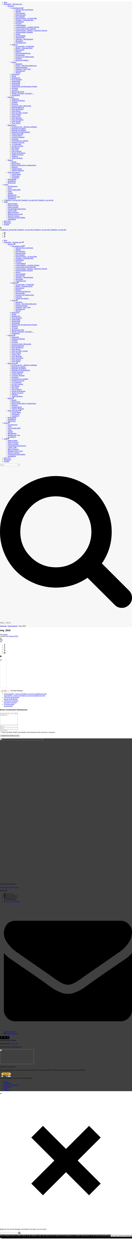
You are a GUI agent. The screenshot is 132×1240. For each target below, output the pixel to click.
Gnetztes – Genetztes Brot (24, 20)
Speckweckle (20, 37)
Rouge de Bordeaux (18, 153)
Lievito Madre (16, 174)
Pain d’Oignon (16, 151)
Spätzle (10, 193)
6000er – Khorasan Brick (23, 48)
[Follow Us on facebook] (1, 1038)
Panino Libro (16, 116)
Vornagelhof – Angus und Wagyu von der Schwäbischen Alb (24, 695)
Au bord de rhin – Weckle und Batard (24, 127)
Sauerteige (15, 177)
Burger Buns (16, 163)
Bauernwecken (20, 15)
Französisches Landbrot (20, 141)
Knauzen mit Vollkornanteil (24, 57)
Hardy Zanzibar (13, 207)
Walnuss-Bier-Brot (18, 92)
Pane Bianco (16, 111)
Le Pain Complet (17, 146)
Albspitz (18, 11)
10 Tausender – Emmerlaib (24, 46)
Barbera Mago (12, 204)
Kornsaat (18, 58)
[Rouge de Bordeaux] (11, 697)
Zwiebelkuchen (20, 43)
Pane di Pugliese (17, 120)
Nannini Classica (14, 216)
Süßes (14, 62)
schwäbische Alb (17, 8)
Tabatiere (15, 156)
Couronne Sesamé (18, 137)
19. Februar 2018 (12, 636)
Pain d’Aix (15, 149)
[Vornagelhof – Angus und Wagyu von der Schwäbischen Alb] (25, 694)
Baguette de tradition (19, 128)
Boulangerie (12, 125)
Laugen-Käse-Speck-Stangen (25, 29)
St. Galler (15, 90)
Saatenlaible (16, 81)
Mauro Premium (13, 212)
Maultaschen (12, 195)
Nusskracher (16, 78)
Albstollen (18, 64)
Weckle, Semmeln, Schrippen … (23, 93)
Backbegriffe (12, 179)
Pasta (10, 191)
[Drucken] (1, 656)
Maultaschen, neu (14, 197)
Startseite (3, 626)
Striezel (18, 72)
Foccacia (15, 104)
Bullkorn (18, 51)
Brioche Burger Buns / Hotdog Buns (24, 165)
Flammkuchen (12, 186)
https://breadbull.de (11, 1033)
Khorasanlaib (20, 55)
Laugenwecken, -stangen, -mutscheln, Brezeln (31, 30)
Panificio (11, 97)
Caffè (6, 202)
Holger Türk (14, 1043)
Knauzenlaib (8, 706)
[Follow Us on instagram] (4, 1038)
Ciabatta (14, 102)
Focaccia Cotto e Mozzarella (21, 106)
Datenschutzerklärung (11, 1085)
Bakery (10, 160)
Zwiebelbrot (16, 95)
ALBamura (15, 99)
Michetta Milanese (18, 107)
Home (6, 1081)
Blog (5, 2)
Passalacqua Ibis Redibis (16, 217)
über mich (7, 221)
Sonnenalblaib (20, 36)
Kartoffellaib (19, 22)
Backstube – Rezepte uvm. (13, 4)
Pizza (10, 188)
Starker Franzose (17, 154)
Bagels (14, 162)
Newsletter (7, 1083)
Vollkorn (14, 44)
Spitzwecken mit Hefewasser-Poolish (24, 86)
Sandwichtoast (17, 169)
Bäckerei (11, 6)
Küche (6, 184)
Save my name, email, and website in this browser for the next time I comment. (28, 732)
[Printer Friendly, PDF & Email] (5, 691)
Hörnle (14, 76)
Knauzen (18, 23)
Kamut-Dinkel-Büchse (23, 53)
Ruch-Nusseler (17, 79)
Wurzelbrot (19, 41)
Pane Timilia (16, 123)
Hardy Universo (13, 205)
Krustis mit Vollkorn (22, 60)
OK (112, 1235)
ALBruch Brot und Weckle (24, 10)
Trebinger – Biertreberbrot (24, 39)
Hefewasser (16, 176)
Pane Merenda (17, 118)
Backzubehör (12, 626)
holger (5, 634)
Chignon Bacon (17, 135)
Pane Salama (16, 121)
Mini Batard (15, 148)
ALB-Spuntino (20, 13)
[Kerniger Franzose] (11, 701)
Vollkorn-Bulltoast (18, 170)
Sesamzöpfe (16, 83)
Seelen (17, 34)
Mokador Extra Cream (15, 214)
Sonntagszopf (20, 71)
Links (6, 1088)
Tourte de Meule (17, 158)
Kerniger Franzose (18, 142)
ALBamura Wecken (18, 100)
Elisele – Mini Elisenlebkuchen (26, 66)
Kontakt (6, 224)
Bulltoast (15, 167)
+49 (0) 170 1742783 (12, 901)
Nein (116, 1235)
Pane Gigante (16, 114)
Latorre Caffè (12, 210)
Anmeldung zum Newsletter (9, 887)
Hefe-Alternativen (14, 172)
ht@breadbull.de (9, 1031)
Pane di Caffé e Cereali (20, 113)
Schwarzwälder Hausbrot (24, 32)
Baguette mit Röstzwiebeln (21, 132)
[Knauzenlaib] (9, 704)
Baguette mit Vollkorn (19, 130)
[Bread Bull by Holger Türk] (28, 200)
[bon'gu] (17, 1063)
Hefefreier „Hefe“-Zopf (22, 69)
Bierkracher (16, 74)
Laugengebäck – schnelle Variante (27, 27)
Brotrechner (12, 183)
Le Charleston (16, 144)
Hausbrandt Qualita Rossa (17, 209)
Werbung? (7, 223)
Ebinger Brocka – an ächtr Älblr (26, 18)
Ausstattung (12, 181)
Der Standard (20, 16)
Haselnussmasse (21, 67)
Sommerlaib (16, 85)
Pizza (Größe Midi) (14, 190)
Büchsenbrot (19, 50)
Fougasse (15, 139)
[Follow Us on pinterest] (7, 1038)
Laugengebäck (20, 25)
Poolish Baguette (17, 134)
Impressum (7, 1087)
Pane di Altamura (17, 109)
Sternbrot (15, 88)
